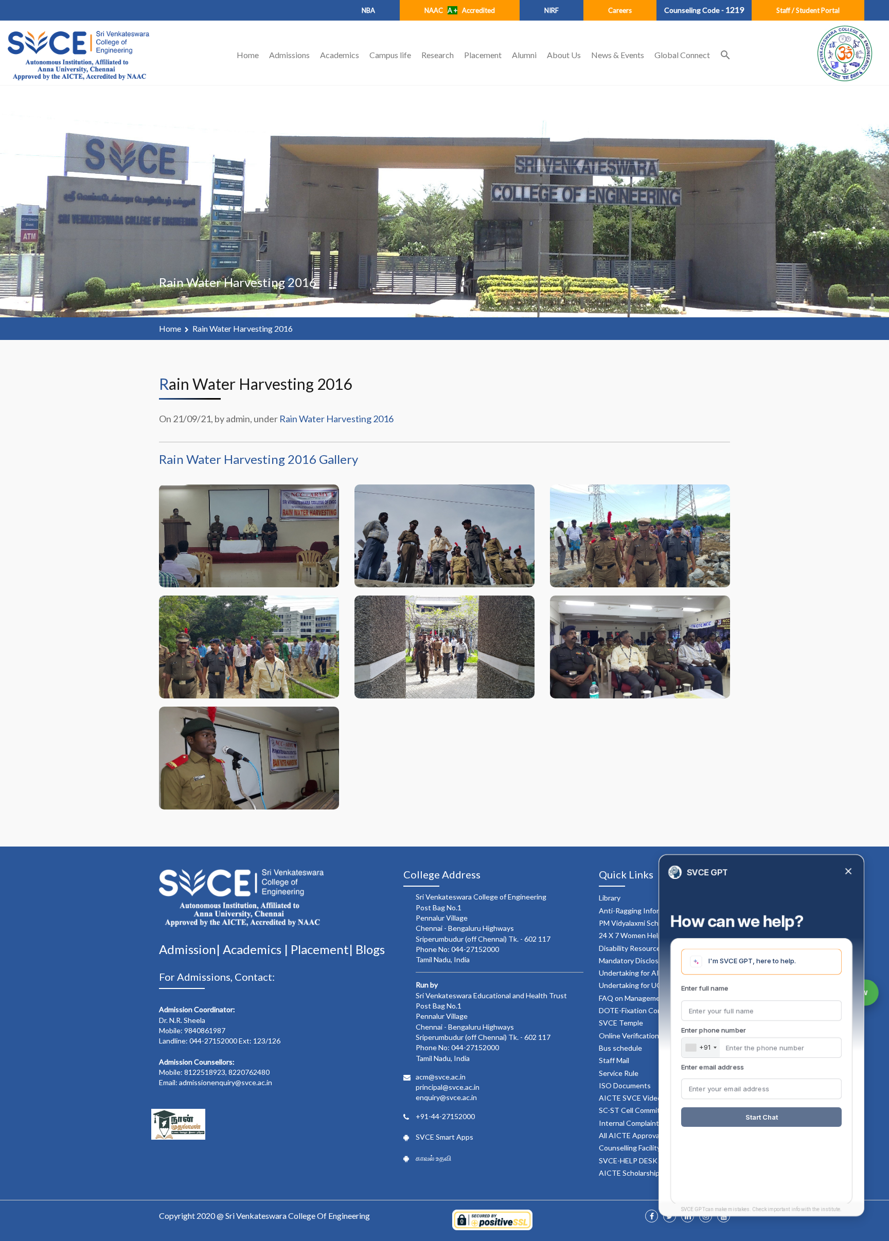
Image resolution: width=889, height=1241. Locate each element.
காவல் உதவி (433, 1158)
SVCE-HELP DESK (628, 1160)
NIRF (551, 10)
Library (609, 897)
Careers (620, 10)
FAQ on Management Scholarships (654, 998)
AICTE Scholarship (629, 1172)
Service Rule (618, 1073)
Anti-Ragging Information (640, 910)
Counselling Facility (630, 1147)
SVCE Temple (621, 1022)
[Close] (848, 872)
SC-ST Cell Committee (635, 1110)
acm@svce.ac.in (441, 1076)
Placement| (323, 949)
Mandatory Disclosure (634, 960)
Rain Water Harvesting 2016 (242, 328)
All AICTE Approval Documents (649, 1135)
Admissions (289, 55)
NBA (368, 10)
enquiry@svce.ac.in (446, 1097)
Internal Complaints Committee (650, 1123)
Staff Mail (614, 1060)
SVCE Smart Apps (444, 1136)
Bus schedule (620, 1048)
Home (248, 55)
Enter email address (712, 1067)
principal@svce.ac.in (447, 1087)
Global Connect (682, 55)
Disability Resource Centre (642, 948)
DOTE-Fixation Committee (642, 1010)
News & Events (617, 55)
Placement (483, 55)
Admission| (191, 949)
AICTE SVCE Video (630, 1097)
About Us (564, 55)
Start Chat (761, 1117)
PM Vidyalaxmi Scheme (635, 923)
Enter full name (704, 988)
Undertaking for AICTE (636, 972)
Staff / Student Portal (808, 10)
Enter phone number (713, 1030)
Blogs (370, 949)
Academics (339, 55)
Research (437, 55)
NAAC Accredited (459, 10)
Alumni (524, 55)
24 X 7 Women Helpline (636, 935)
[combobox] (701, 1047)
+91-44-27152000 (445, 1116)
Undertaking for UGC (633, 985)
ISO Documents (625, 1085)
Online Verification (629, 1035)
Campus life (390, 55)
